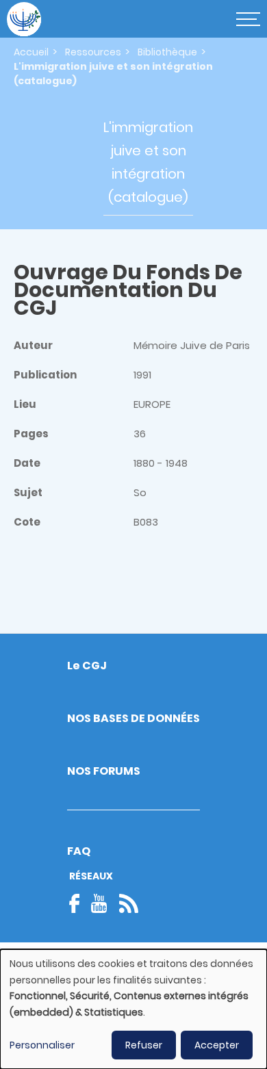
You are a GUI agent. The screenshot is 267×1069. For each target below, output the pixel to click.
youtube (99, 903)
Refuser (143, 1045)
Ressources (93, 52)
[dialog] (133, 1009)
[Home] (24, 19)
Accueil (31, 52)
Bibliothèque (167, 52)
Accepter (216, 1045)
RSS (128, 903)
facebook (78, 903)
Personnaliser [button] (42, 1045)
